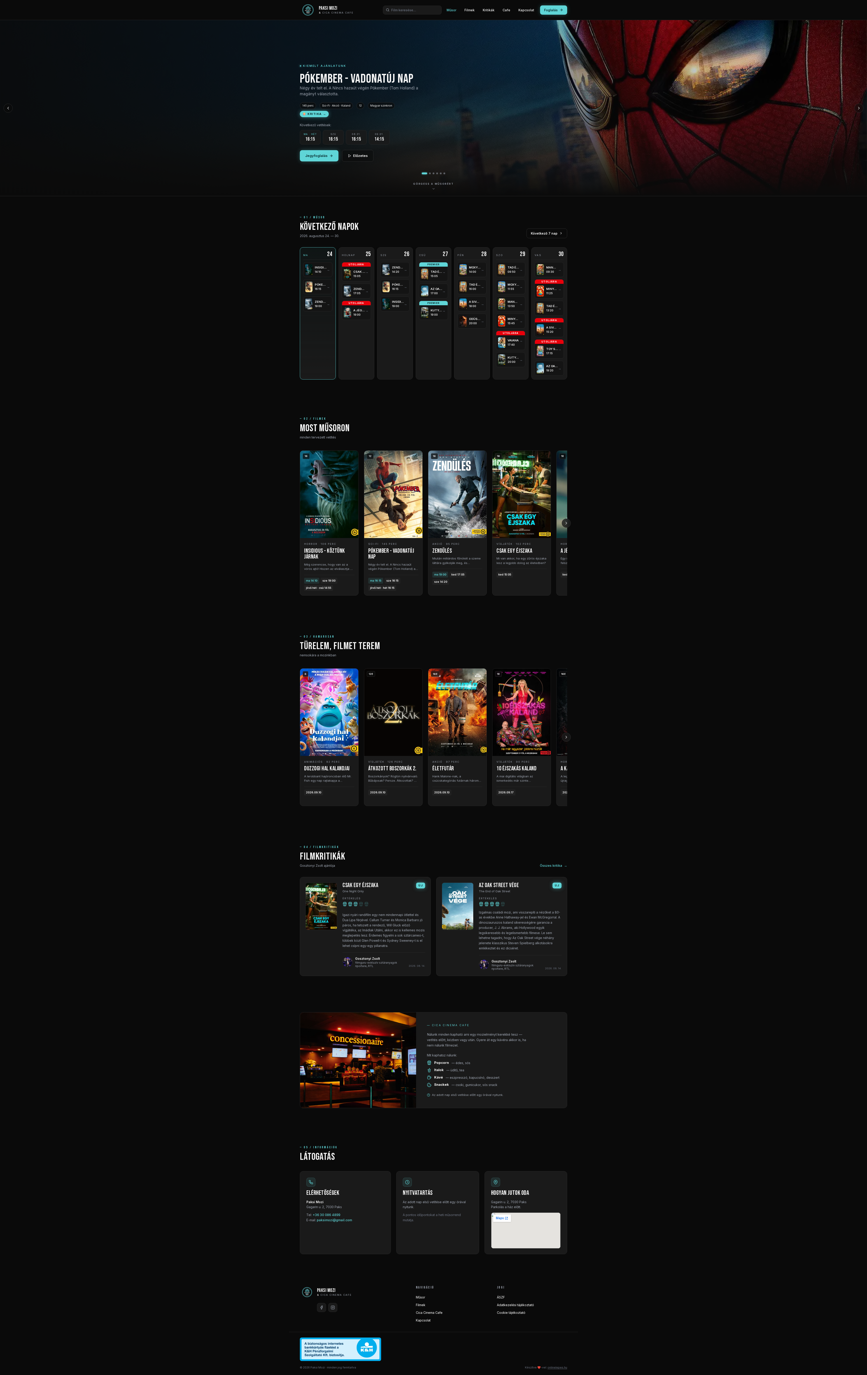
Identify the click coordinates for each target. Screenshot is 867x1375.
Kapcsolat (526, 10)
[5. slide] (441, 173)
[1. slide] (423, 173)
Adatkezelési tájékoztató (515, 1305)
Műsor (451, 10)
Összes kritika (553, 865)
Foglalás (551, 10)
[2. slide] (426, 173)
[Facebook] (321, 1307)
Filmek (469, 10)
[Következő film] (858, 108)
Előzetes (360, 159)
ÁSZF (501, 1297)
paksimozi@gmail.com (334, 1220)
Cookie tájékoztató (511, 1312)
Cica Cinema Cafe (429, 1312)
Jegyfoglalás (316, 159)
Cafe (506, 10)
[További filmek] (566, 523)
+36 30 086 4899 (326, 1215)
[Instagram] (332, 1307)
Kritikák (488, 10)
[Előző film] (8, 108)
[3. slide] (431, 173)
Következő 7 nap (544, 233)
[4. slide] (437, 173)
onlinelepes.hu (557, 1367)
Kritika (314, 114)
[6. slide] (444, 173)
